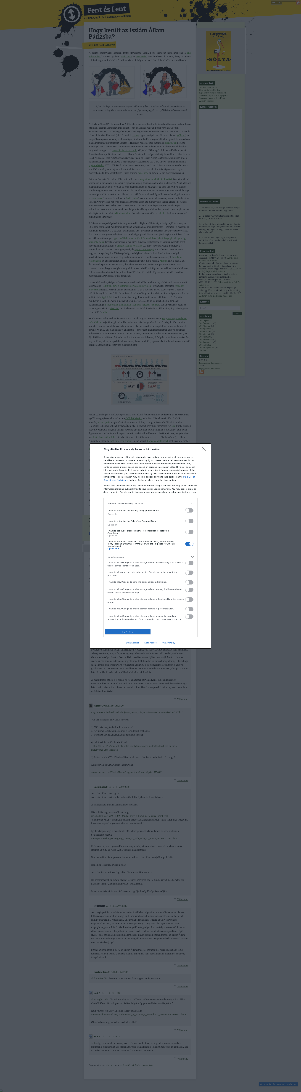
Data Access (150, 642)
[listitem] (150, 503)
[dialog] (150, 546)
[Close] (205, 450)
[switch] (189, 510)
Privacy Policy (168, 642)
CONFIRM (128, 632)
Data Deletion (133, 642)
